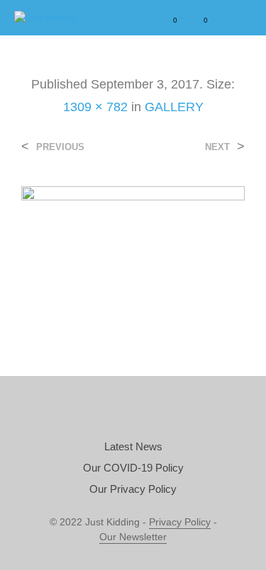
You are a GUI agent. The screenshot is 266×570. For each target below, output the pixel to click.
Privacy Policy (180, 522)
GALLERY (174, 107)
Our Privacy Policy (133, 489)
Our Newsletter (133, 537)
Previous (60, 147)
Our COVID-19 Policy (133, 468)
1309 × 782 (95, 107)
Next (217, 147)
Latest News (133, 446)
